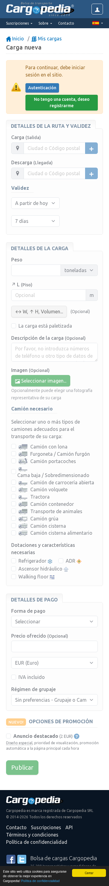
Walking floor (34, 576)
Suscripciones (46, 827)
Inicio (17, 38)
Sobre (43, 23)
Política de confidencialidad (40, 880)
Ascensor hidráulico (41, 568)
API (69, 827)
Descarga (32, 162)
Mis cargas (49, 38)
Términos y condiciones (32, 834)
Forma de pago (28, 611)
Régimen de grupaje (33, 689)
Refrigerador (33, 561)
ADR (71, 561)
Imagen (30, 370)
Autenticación (42, 87)
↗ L (21, 284)
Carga (26, 137)
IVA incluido (31, 677)
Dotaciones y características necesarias (43, 548)
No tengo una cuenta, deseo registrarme (62, 102)
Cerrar (89, 873)
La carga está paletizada (45, 326)
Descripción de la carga (48, 338)
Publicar (22, 767)
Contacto (66, 23)
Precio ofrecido (39, 636)
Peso (16, 259)
